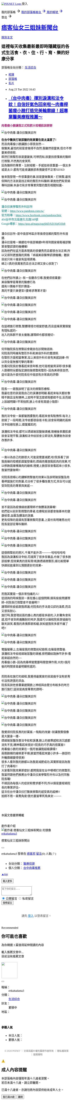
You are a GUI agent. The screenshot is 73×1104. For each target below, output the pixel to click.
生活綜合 (30, 67)
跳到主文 (7, 37)
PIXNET (16, 1051)
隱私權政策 (63, 1051)
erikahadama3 (9, 833)
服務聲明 (38, 1054)
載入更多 (7, 881)
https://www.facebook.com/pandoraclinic (38, 215)
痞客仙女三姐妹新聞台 (29, 27)
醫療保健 (29, 863)
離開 (20, 1097)
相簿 (11, 74)
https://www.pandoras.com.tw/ (27, 210)
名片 (11, 83)
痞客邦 (31, 853)
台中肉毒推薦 (31, 867)
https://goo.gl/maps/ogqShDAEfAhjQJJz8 (41, 223)
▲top (4, 874)
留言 (39, 853)
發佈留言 (7, 902)
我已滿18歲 (9, 1097)
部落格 (13, 78)
